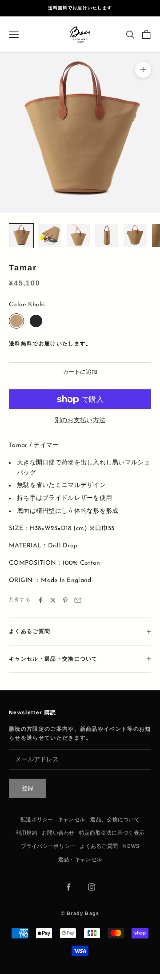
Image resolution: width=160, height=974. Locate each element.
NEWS (130, 846)
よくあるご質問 (99, 846)
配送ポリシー (36, 820)
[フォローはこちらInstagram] (91, 887)
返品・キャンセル (80, 860)
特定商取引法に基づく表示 (111, 833)
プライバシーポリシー (48, 846)
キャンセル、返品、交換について (99, 820)
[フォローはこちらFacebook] (68, 887)
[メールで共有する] (77, 600)
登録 (27, 789)
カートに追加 (80, 372)
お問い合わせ (58, 833)
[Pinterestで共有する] (65, 600)
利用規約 (26, 833)
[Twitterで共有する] (52, 600)
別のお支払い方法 (80, 420)
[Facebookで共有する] (40, 600)
